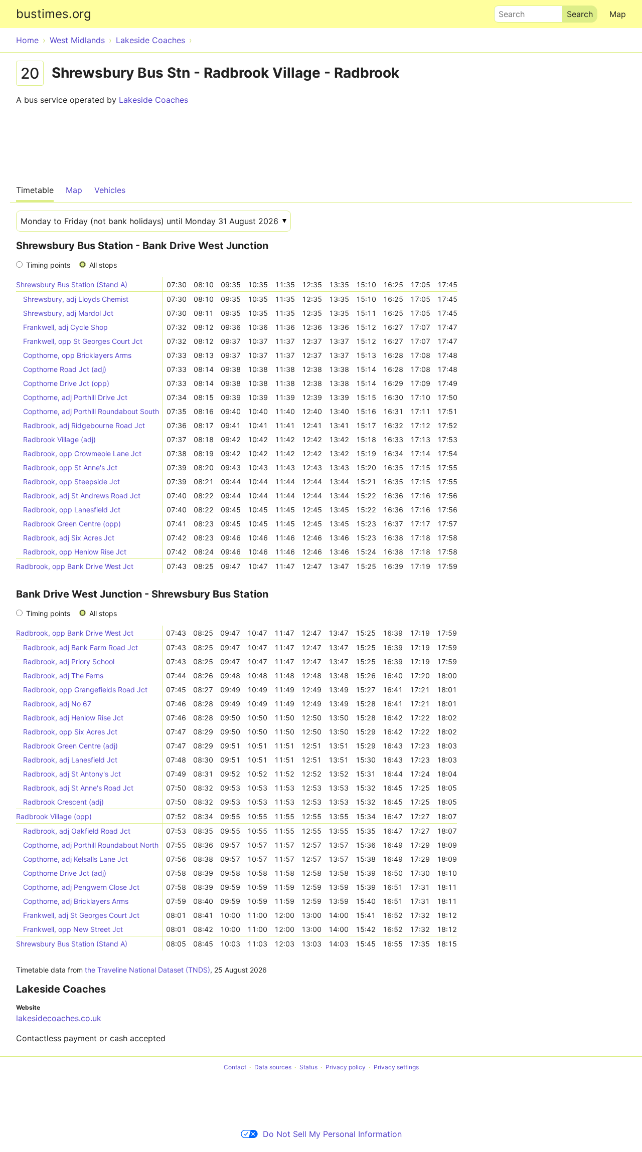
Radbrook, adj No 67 (57, 703)
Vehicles (109, 190)
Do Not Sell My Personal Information (332, 1134)
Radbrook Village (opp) (54, 816)
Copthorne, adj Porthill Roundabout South (91, 411)
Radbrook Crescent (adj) (63, 802)
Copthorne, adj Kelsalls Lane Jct (75, 859)
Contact (235, 1067)
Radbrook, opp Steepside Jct (71, 481)
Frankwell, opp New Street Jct (73, 929)
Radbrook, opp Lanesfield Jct (71, 509)
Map (617, 14)
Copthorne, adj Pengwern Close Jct (81, 887)
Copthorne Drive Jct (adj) (64, 873)
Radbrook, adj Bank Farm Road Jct (80, 647)
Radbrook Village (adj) (59, 439)
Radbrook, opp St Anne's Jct (70, 467)
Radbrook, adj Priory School (68, 661)
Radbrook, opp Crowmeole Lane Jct (82, 453)
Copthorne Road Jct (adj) (64, 369)
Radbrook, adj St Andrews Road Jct (81, 495)
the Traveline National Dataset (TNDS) (147, 970)
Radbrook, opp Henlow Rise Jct (74, 551)
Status (308, 1067)
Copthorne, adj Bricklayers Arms (75, 901)
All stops (103, 265)
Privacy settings (396, 1067)
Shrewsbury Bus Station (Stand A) (71, 284)
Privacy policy (346, 1067)
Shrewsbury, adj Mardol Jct (68, 313)
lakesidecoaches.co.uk (58, 1018)
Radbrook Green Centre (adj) (70, 745)
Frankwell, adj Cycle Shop (65, 327)
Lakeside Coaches (153, 100)
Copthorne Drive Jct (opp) (66, 383)
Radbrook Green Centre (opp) (72, 523)
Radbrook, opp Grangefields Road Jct (85, 689)
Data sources (272, 1067)
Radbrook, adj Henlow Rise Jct (73, 717)
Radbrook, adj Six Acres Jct (68, 537)
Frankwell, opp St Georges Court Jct (82, 341)
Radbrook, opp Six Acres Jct (70, 731)
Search (507, 12)
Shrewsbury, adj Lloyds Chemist (75, 299)
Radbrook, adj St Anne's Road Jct (78, 788)
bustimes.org (53, 14)
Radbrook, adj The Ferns (63, 675)
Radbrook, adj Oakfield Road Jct (76, 831)
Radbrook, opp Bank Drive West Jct (74, 566)
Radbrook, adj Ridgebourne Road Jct (84, 425)
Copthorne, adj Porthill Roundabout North (90, 845)
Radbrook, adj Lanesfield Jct (70, 759)
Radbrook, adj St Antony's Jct (72, 774)
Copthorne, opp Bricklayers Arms (77, 355)
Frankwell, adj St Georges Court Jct (81, 915)
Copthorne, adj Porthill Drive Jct (75, 397)
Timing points (48, 265)
